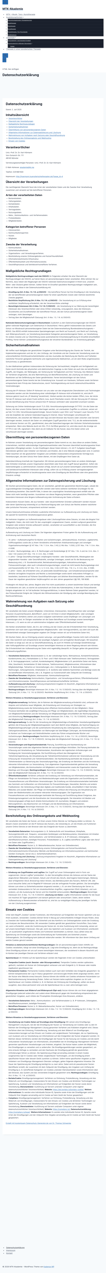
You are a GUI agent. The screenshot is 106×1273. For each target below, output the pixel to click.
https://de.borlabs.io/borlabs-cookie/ (68, 1090)
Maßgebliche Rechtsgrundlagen (21, 124)
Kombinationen (12, 35)
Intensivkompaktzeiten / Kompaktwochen (20, 20)
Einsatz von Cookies (16, 141)
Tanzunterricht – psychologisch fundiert (19, 40)
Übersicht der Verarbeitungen (20, 121)
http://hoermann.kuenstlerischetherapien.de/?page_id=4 (39, 176)
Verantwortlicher (15, 118)
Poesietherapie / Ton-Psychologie (17, 32)
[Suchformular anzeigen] (5, 2)
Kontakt (9, 1253)
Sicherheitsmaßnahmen (18, 127)
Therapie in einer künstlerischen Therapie (23, 49)
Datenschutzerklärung (15, 1248)
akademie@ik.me (27, 167)
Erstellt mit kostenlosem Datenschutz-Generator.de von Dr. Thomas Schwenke (38, 1123)
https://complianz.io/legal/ (19, 1112)
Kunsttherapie (12, 29)
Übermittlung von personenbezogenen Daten (27, 130)
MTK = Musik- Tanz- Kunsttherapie (20, 14)
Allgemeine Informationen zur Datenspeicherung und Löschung (34, 133)
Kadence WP (49, 1267)
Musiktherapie (12, 23)
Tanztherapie (11, 26)
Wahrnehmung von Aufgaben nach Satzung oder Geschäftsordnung (36, 135)
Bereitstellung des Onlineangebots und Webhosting (29, 138)
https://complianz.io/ (61, 1109)
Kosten (12, 46)
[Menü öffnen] (4, 60)
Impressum (10, 1250)
